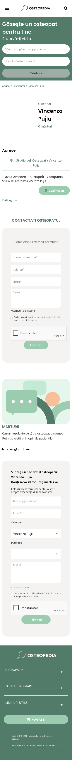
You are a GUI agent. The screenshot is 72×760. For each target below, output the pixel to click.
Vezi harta (56, 191)
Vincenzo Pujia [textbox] (23, 534)
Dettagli (7, 200)
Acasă (6, 86)
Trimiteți (36, 345)
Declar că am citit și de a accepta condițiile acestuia (37, 318)
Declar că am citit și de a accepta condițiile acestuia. (37, 595)
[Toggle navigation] (7, 8)
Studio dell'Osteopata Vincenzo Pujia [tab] (39, 162)
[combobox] (36, 533)
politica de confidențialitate (42, 593)
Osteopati (19, 86)
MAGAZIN (37, 719)
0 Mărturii (45, 126)
